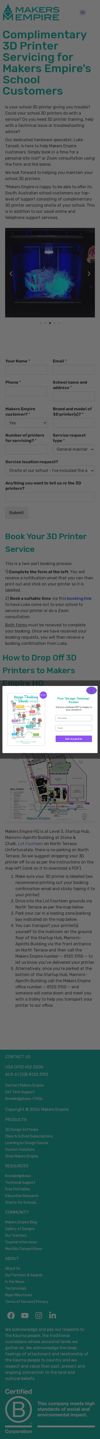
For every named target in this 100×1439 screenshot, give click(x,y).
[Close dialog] (91, 690)
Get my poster (73, 738)
